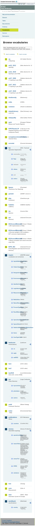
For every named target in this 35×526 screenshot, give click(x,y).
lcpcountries (16, 385)
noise (10, 411)
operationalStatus (16, 435)
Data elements (6, 23)
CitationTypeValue (16, 267)
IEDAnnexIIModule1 (14, 224)
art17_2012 (12, 84)
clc (14, 348)
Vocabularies (6, 30)
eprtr (10, 122)
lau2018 (11, 373)
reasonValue (16, 443)
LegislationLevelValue (16, 288)
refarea (15, 169)
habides (11, 205)
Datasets (4, 17)
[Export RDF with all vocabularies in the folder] (30, 150)
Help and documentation (8, 14)
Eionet (9, 11)
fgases (11, 187)
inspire (11, 255)
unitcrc (15, 178)
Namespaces (5, 36)
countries (16, 423)
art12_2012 (12, 65)
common (12, 106)
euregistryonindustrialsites (14, 137)
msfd (10, 404)
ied (10, 217)
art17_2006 (12, 78)
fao (10, 148)
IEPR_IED (12, 247)
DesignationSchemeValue (16, 272)
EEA (9, 1)
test (10, 483)
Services (4, 33)
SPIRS (15, 466)
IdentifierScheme (16, 284)
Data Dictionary (15, 11)
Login (21, 4)
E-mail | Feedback (7, 520)
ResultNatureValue (16, 312)
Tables (4, 20)
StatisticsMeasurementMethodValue (16, 327)
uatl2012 (15, 357)
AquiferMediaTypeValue (16, 261)
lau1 (10, 364)
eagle (14, 353)
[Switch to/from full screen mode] (24, 4)
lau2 (10, 368)
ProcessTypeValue (16, 307)
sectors (15, 397)
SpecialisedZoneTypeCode (16, 319)
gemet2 (11, 194)
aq (9, 59)
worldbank (12, 501)
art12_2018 (12, 72)
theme (15, 333)
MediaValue (16, 299)
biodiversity (13, 97)
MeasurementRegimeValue (16, 292)
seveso (11, 429)
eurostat (11, 143)
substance (16, 473)
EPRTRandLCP (14, 128)
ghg (10, 198)
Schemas (4, 27)
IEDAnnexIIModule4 (14, 238)
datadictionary (13, 111)
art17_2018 (12, 91)
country (15, 507)
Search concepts (23, 54)
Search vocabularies (10, 54)
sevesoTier (16, 458)
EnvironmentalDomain (16, 278)
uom (10, 488)
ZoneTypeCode (16, 337)
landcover (12, 342)
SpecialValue (16, 324)
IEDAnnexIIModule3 (14, 230)
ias (9, 211)
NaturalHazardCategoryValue (16, 303)
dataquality (12, 117)
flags (14, 159)
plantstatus (16, 391)
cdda (10, 102)
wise (10, 494)
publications (13, 417)
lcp (10, 379)
